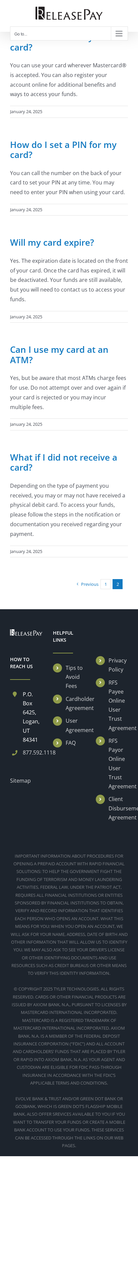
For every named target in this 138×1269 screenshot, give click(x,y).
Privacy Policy (118, 665)
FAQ (71, 742)
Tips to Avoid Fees (74, 677)
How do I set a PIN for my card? (63, 150)
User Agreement (75, 725)
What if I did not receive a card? (63, 462)
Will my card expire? (52, 242)
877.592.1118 (32, 752)
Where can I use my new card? (61, 42)
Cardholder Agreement (75, 703)
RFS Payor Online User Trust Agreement (118, 763)
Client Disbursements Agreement (118, 808)
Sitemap (20, 780)
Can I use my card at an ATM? (59, 354)
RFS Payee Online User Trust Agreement (118, 705)
